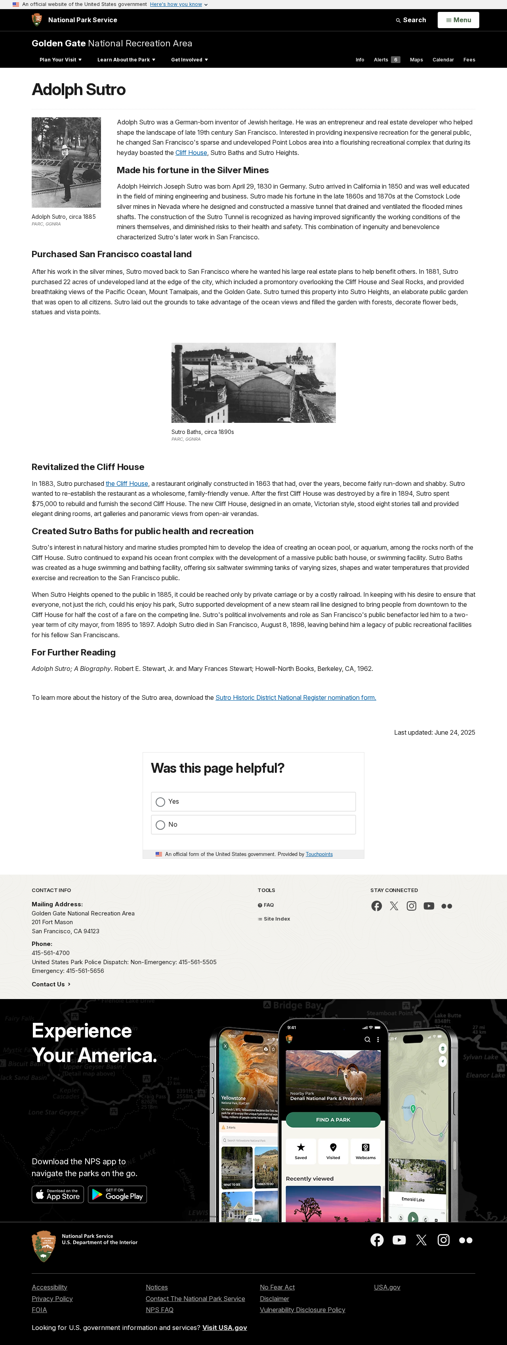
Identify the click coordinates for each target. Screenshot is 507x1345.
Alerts (385, 60)
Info (360, 60)
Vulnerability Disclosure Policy (302, 1310)
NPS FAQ (159, 1310)
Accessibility (49, 1287)
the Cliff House (127, 483)
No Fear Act (277, 1287)
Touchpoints (319, 854)
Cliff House (191, 153)
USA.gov (387, 1287)
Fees (469, 60)
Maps (416, 60)
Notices (157, 1287)
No (172, 824)
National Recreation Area (112, 43)
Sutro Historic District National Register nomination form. (295, 697)
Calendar (443, 60)
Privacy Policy (52, 1299)
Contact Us (49, 984)
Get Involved (186, 60)
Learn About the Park (123, 60)
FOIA (39, 1310)
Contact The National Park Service (195, 1299)
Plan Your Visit (58, 60)
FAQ (268, 905)
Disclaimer (274, 1299)
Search (414, 20)
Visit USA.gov (224, 1328)
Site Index (276, 918)
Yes (173, 801)
